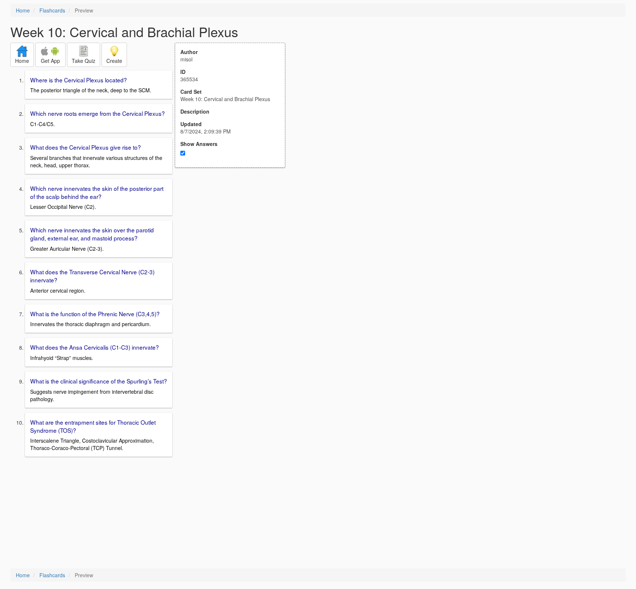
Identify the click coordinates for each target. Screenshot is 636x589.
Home (23, 10)
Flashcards (52, 10)
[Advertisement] (234, 239)
